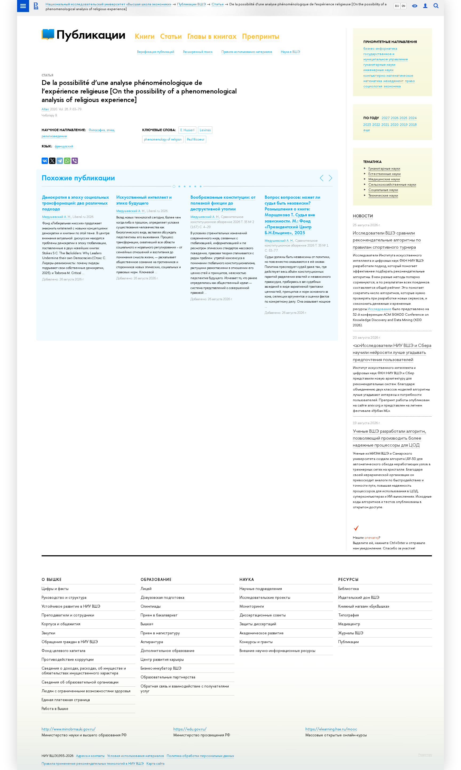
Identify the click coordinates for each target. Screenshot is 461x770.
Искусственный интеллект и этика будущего (144, 200)
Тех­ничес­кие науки (383, 195)
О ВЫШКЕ (52, 579)
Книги (145, 36)
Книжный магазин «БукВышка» (364, 606)
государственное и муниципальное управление (385, 56)
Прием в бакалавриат (159, 614)
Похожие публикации (78, 177)
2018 (413, 124)
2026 (394, 117)
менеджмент (393, 80)
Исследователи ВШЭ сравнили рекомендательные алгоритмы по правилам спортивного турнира (387, 240)
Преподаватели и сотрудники (68, 614)
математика (372, 80)
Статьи (171, 36)
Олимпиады (151, 606)
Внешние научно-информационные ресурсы (277, 650)
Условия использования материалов (135, 755)
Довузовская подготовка (162, 597)
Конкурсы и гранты (256, 641)
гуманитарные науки (379, 64)
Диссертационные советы (263, 614)
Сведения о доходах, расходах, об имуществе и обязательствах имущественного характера (84, 670)
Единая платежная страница (66, 699)
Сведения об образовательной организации (80, 682)
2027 (386, 117)
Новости (363, 216)
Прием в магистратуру (160, 632)
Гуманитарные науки (384, 168)
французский (64, 146)
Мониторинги (252, 606)
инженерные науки (378, 69)
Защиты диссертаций (258, 623)
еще (366, 129)
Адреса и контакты (90, 755)
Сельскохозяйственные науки (392, 184)
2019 (404, 124)
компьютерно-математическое (388, 75)
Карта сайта (155, 763)
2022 (376, 124)
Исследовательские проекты (265, 597)
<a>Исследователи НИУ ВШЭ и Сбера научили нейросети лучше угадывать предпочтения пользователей (392, 352)
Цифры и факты (55, 588)
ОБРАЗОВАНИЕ (156, 579)
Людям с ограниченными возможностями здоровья (86, 690)
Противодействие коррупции (68, 659)
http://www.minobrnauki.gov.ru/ (69, 729)
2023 (367, 124)
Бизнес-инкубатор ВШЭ (161, 668)
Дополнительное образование (167, 650)
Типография (348, 614)
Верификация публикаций (155, 52)
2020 (395, 124)
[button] (174, 186)
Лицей (146, 588)
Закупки (48, 632)
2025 (403, 117)
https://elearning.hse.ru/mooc (331, 729)
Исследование (379, 308)
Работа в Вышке (55, 708)
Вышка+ (147, 623)
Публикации (90, 34)
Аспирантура (152, 641)
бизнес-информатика (380, 48)
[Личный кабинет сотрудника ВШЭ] (425, 6)
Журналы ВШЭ (350, 632)
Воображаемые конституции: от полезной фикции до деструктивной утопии (222, 203)
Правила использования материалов (246, 52)
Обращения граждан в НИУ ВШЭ (70, 641)
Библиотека (348, 588)
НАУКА (247, 579)
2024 (413, 117)
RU (397, 6)
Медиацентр (349, 623)
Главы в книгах (212, 36)
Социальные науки (383, 189)
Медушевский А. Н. (56, 217)
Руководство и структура (64, 597)
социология (372, 86)
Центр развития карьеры (162, 659)
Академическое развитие (262, 632)
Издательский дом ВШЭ (358, 597)
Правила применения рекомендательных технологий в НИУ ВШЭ (93, 763)
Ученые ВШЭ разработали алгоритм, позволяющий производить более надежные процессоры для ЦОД (389, 438)
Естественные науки (384, 173)
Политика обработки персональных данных (200, 755)
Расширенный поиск (198, 52)
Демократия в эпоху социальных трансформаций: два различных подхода (75, 203)
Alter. (46, 109)
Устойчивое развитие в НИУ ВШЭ (71, 606)
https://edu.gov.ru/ (189, 729)
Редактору (425, 754)
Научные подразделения (261, 588)
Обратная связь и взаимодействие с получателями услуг (185, 688)
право (410, 80)
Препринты (260, 36)
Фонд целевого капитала (63, 650)
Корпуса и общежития (61, 623)
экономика (392, 86)
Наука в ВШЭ (290, 52)
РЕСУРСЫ (348, 579)
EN (403, 6)
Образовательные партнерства (168, 676)
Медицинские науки (384, 179)
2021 (385, 124)
